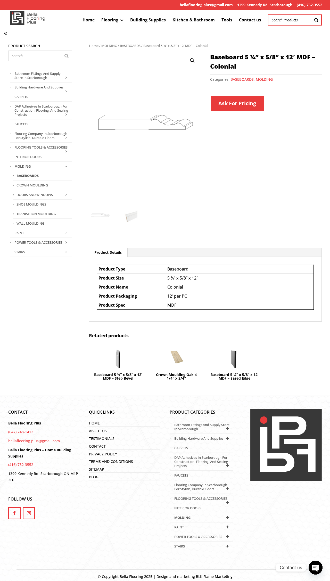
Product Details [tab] (108, 252)
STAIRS (19, 252)
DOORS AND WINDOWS (34, 194)
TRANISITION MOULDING (36, 213)
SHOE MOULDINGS (31, 204)
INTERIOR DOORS (28, 156)
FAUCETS (21, 124)
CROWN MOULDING (32, 185)
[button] (192, 60)
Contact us (250, 20)
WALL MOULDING (30, 223)
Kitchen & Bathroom (193, 20)
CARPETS (21, 96)
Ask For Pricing (237, 103)
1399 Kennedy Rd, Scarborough (264, 4)
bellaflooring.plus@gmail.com (206, 4)
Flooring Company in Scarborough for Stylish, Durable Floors (40, 135)
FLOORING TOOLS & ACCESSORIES (41, 147)
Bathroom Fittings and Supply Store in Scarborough (37, 75)
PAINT (19, 233)
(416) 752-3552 (309, 4)
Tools (226, 20)
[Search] (316, 20)
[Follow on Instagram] (29, 513)
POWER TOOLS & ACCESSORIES (38, 242)
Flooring (109, 20)
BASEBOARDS (130, 45)
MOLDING (109, 45)
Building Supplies (148, 20)
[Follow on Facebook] (14, 513)
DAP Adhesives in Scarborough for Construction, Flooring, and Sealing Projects (41, 110)
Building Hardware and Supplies (38, 87)
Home (88, 20)
